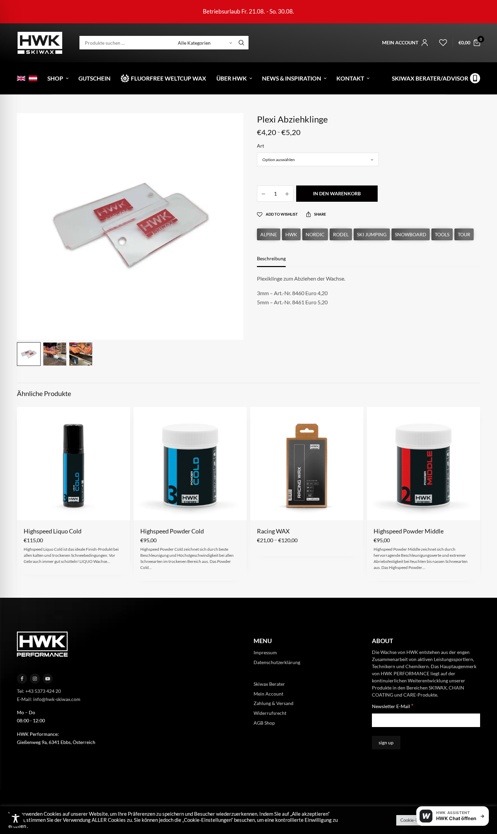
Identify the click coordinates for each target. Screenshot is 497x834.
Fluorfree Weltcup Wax (168, 78)
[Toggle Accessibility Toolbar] (15, 818)
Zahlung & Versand (273, 703)
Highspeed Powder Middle (409, 531)
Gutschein (94, 78)
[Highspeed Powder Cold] (190, 463)
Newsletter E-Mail (392, 705)
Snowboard (410, 234)
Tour (464, 234)
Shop (55, 78)
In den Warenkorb (337, 193)
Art (260, 146)
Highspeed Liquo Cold (52, 531)
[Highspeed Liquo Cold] (73, 463)
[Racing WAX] (306, 463)
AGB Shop (264, 723)
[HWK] (40, 43)
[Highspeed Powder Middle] (423, 463)
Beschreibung (271, 258)
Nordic (315, 234)
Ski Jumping (371, 234)
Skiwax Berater (269, 684)
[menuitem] (21, 78)
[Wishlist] (440, 42)
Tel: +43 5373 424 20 (39, 691)
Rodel (341, 234)
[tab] (276, 261)
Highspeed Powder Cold (172, 531)
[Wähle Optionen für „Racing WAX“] (261, 509)
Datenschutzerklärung (277, 662)
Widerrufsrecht (270, 713)
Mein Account (268, 694)
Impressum (265, 652)
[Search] (241, 42)
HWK (291, 234)
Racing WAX (273, 531)
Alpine (268, 234)
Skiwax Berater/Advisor (430, 78)
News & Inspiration (291, 78)
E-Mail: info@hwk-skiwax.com (48, 699)
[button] (28, 509)
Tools (442, 234)
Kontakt (350, 78)
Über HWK (231, 78)
